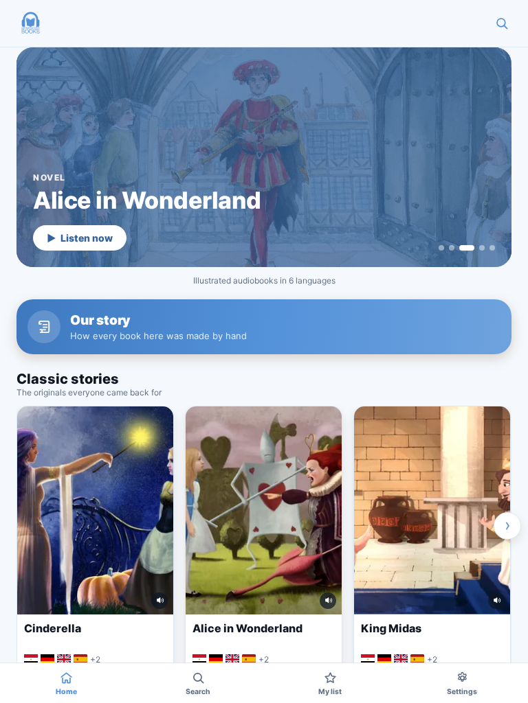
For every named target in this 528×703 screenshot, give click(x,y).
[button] (30, 23)
